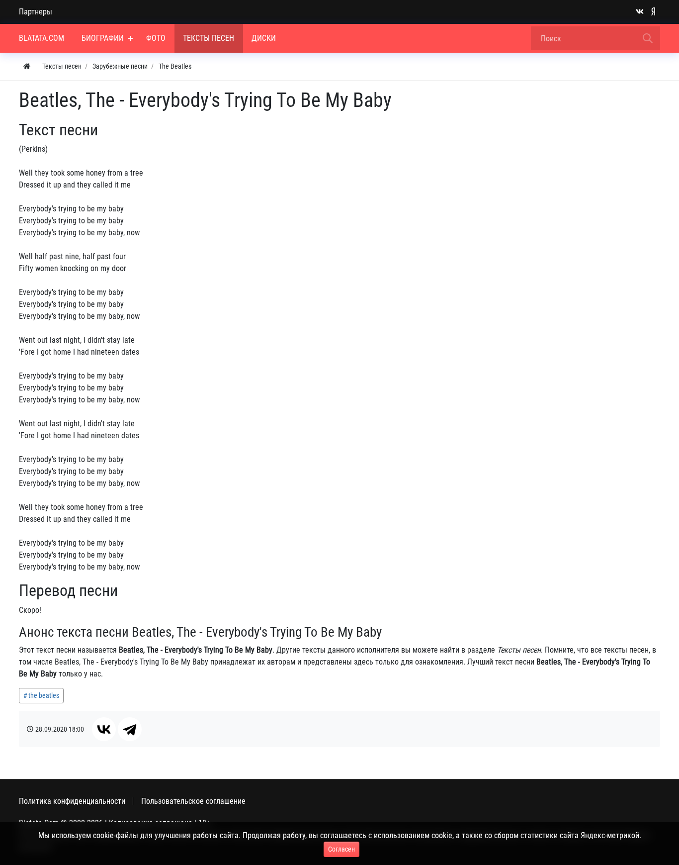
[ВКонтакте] (104, 729)
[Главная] (27, 66)
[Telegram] (130, 729)
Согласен (341, 849)
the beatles (43, 695)
